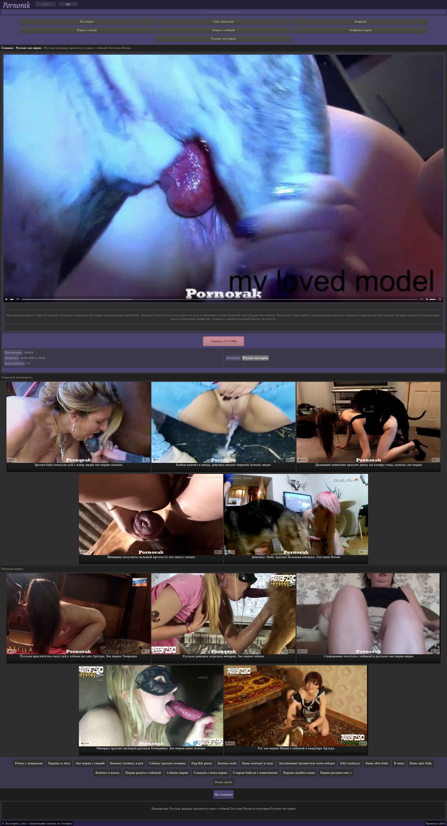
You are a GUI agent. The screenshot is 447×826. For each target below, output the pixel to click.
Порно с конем (87, 30)
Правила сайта (435, 823)
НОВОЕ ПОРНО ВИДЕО (224, 12)
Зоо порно (87, 21)
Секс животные (223, 21)
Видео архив (223, 782)
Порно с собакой (223, 30)
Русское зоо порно (223, 38)
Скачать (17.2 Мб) (224, 341)
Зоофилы (360, 21)
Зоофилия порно (360, 30)
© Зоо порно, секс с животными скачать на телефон (37, 823)
